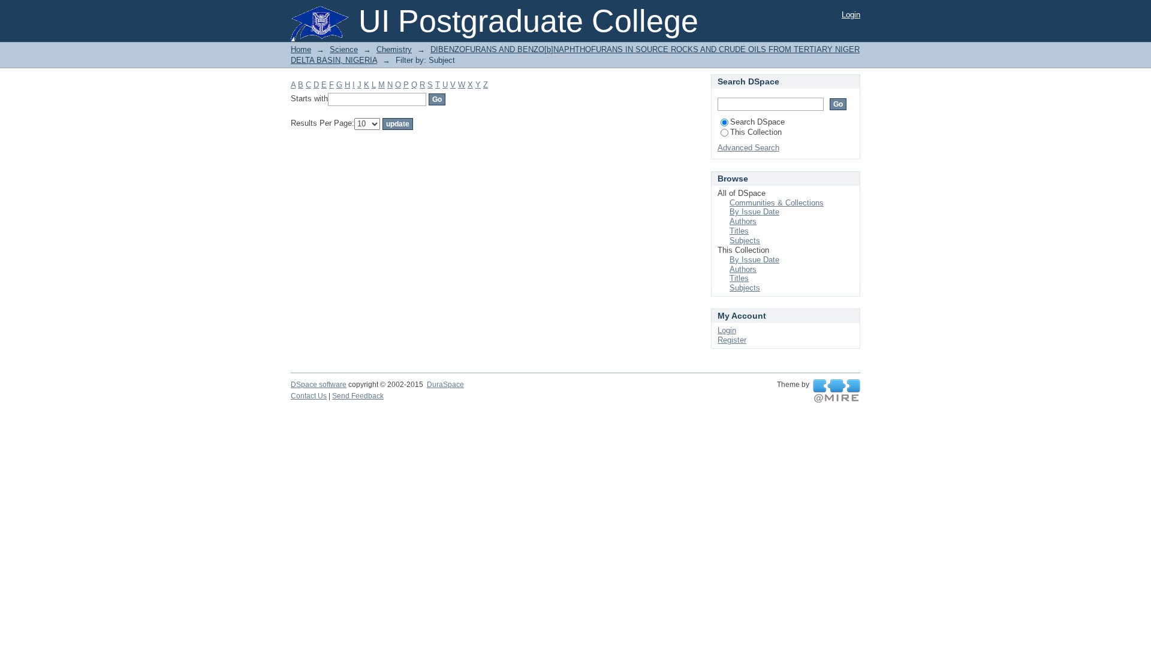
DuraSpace (445, 384)
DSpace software (318, 384)
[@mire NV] (836, 391)
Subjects (745, 240)
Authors (743, 221)
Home (301, 49)
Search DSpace (757, 121)
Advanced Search (748, 147)
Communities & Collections (777, 202)
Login (851, 14)
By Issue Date (754, 211)
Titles (739, 230)
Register (732, 339)
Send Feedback (358, 396)
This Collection (756, 132)
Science (344, 49)
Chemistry (394, 49)
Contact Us (309, 396)
